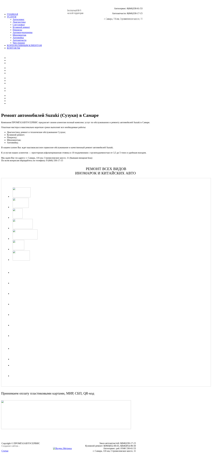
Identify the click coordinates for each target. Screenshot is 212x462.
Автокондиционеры (22, 32)
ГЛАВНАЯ (12, 14)
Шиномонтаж (19, 35)
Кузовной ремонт (21, 27)
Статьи (4, 451)
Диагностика (19, 22)
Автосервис (18, 19)
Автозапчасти (19, 40)
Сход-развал (19, 24)
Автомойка (18, 37)
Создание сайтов (9, 446)
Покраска (17, 30)
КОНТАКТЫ (13, 48)
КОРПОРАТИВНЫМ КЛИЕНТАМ (24, 45)
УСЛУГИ (11, 17)
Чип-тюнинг (19, 43)
